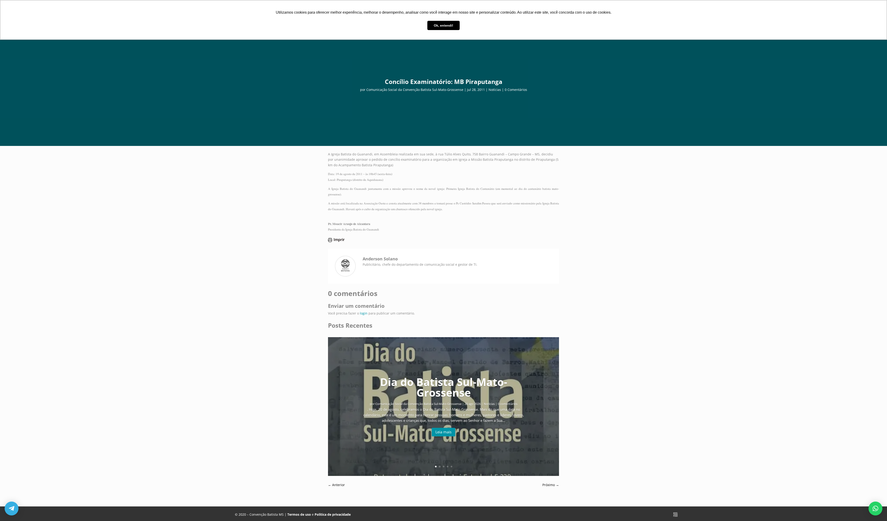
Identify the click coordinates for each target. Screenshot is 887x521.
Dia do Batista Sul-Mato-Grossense (443, 387)
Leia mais (443, 432)
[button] (875, 508)
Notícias (495, 89)
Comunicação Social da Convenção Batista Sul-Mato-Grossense (414, 89)
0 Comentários (516, 89)
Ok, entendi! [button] (443, 25)
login (364, 313)
